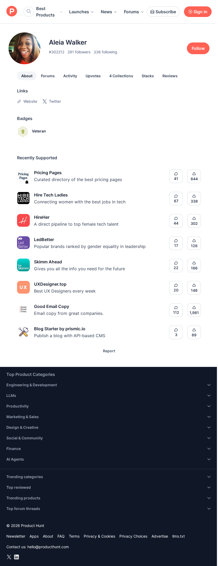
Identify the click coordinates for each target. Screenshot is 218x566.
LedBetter (44, 239)
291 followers (79, 52)
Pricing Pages (48, 172)
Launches (79, 11)
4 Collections (121, 76)
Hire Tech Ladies (51, 195)
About (26, 76)
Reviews (170, 76)
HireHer (41, 217)
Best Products (45, 12)
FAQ (61, 536)
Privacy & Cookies (99, 536)
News (106, 11)
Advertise (160, 536)
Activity (70, 76)
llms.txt (178, 536)
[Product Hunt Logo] (11, 11)
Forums (131, 11)
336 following (105, 52)
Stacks (148, 76)
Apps (34, 536)
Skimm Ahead (48, 261)
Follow (198, 48)
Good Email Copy (51, 306)
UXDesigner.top (50, 284)
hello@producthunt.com (48, 546)
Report (109, 351)
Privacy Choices (133, 536)
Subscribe (166, 11)
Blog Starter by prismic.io (59, 328)
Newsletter (15, 536)
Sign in (200, 11)
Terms (74, 536)
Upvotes (93, 76)
